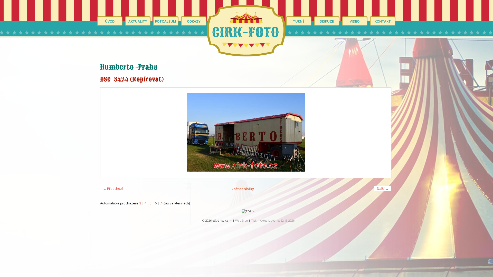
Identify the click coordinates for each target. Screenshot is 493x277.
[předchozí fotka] (109, 133)
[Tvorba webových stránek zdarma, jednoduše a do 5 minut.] (231, 220)
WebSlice (241, 220)
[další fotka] (382, 133)
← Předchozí (113, 188)
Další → (382, 188)
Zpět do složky (243, 188)
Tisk (254, 220)
